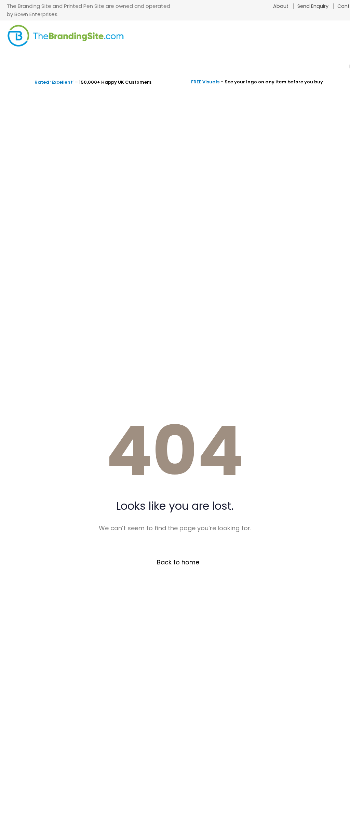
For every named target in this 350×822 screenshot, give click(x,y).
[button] (337, 40)
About (280, 6)
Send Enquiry (312, 6)
